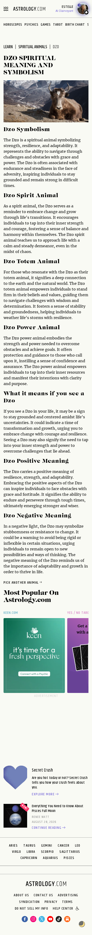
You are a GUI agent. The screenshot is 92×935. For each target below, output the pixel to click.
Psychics (31, 25)
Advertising (68, 895)
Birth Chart (75, 25)
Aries (13, 846)
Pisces (69, 858)
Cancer (63, 846)
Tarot (58, 25)
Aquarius (50, 858)
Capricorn (29, 858)
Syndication (29, 902)
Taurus (29, 846)
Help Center (63, 908)
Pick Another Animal (21, 583)
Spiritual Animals (32, 47)
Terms (67, 902)
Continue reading (46, 827)
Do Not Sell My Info (31, 908)
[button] (78, 908)
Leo (77, 846)
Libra (31, 852)
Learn (8, 47)
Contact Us (43, 895)
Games (46, 25)
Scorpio (47, 852)
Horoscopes (13, 25)
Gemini (46, 846)
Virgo (16, 852)
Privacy (51, 902)
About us (21, 895)
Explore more (43, 794)
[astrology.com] (29, 9)
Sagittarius (69, 852)
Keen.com (11, 613)
